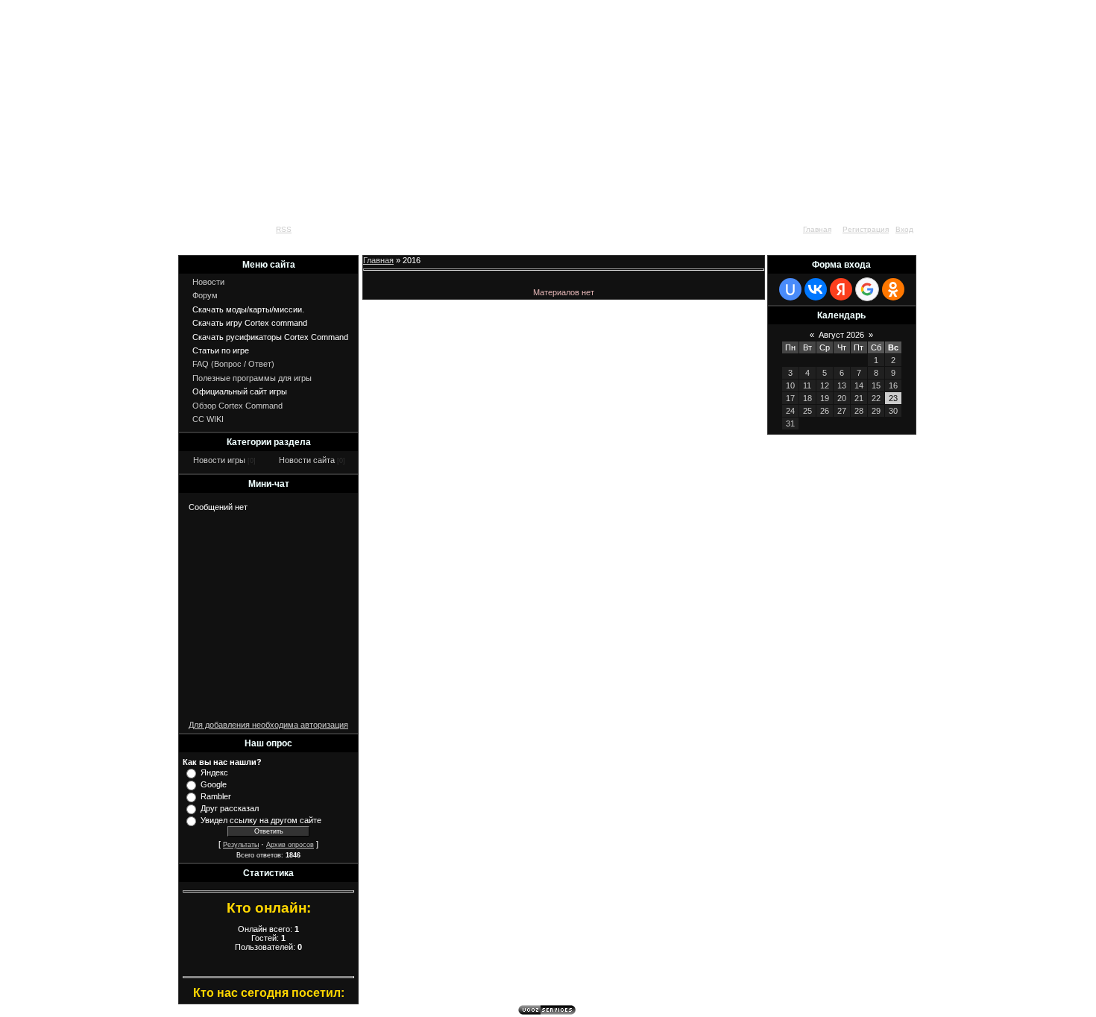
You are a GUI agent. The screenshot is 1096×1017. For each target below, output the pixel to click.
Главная (817, 229)
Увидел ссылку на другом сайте (261, 820)
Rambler (216, 796)
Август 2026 (841, 334)
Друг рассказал (230, 808)
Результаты (241, 844)
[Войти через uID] (790, 289)
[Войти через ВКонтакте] (815, 289)
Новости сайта (307, 460)
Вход (904, 229)
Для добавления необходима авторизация (268, 724)
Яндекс (214, 772)
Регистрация (866, 229)
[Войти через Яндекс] (841, 289)
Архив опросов (290, 844)
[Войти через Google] (867, 289)
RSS (284, 229)
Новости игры (219, 460)
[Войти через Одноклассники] (893, 289)
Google (214, 784)
